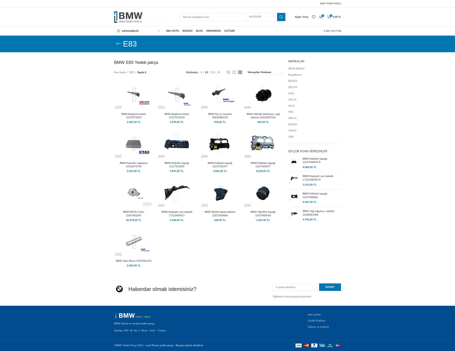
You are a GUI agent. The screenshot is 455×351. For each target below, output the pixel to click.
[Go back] (118, 43)
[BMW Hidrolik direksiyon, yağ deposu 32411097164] (263, 95)
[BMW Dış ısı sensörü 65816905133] (220, 95)
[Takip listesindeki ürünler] (313, 17)
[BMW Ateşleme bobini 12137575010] (134, 95)
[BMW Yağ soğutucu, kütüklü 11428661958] (294, 215)
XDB (290, 136)
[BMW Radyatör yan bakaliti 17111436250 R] (294, 180)
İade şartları (314, 314)
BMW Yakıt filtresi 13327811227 (134, 260)
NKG (291, 111)
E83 (131, 72)
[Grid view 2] (228, 72)
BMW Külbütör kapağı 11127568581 (315, 195)
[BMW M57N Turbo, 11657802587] (134, 193)
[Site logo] (143, 16)
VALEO (292, 130)
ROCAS (292, 124)
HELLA (292, 99)
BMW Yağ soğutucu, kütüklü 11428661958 (318, 213)
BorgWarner (295, 74)
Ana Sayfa (120, 72)
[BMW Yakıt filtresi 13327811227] (134, 242)
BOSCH (292, 80)
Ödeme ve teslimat (318, 326)
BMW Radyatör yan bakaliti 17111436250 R (318, 178)
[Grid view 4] (240, 72)
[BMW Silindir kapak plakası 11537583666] (220, 193)
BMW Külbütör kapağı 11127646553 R (315, 160)
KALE (291, 105)
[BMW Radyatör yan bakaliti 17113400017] (177, 193)
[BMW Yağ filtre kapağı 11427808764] (263, 193)
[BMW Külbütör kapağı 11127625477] (220, 144)
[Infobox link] (332, 31)
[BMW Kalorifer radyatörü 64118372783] (134, 144)
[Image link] (133, 315)
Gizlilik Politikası (317, 320)
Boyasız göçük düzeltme (189, 345)
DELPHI (292, 87)
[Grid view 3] (234, 72)
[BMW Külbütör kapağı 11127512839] (177, 144)
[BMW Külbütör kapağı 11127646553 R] (294, 163)
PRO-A (292, 118)
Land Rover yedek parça (159, 345)
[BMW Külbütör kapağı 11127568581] (294, 198)
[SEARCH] (281, 17)
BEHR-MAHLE (296, 68)
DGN (291, 93)
